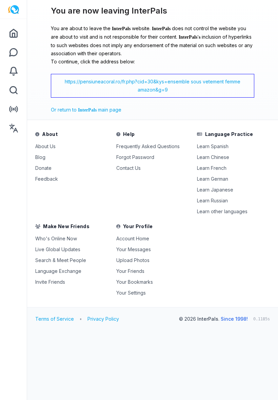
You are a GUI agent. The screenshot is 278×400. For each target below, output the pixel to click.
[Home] (13, 33)
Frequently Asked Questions (148, 146)
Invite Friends (50, 282)
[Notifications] (13, 71)
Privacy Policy (103, 319)
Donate (43, 168)
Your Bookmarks (134, 282)
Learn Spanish (213, 146)
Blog (40, 157)
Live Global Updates (57, 249)
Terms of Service (54, 319)
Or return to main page (86, 110)
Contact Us (128, 168)
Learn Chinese (213, 157)
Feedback (46, 179)
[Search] (13, 90)
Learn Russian (212, 200)
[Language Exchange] (13, 128)
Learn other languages (222, 211)
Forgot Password (135, 157)
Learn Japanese (215, 190)
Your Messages (133, 249)
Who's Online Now (56, 238)
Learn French (211, 168)
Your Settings (131, 293)
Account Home (132, 238)
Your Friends (130, 271)
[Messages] (13, 52)
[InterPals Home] (13, 9)
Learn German (212, 179)
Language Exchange (58, 271)
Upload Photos (133, 260)
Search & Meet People (60, 260)
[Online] (13, 109)
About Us (45, 146)
